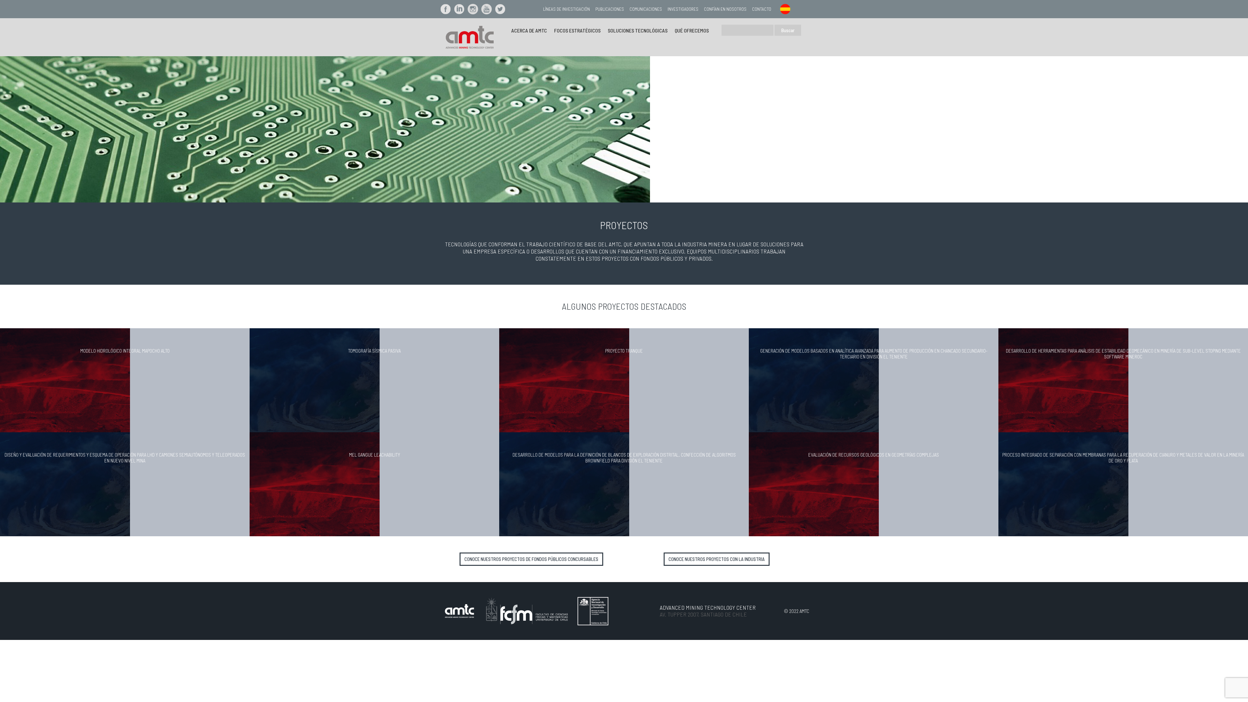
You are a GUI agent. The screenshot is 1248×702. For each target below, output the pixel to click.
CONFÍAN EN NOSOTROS (725, 9)
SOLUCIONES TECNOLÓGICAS (638, 30)
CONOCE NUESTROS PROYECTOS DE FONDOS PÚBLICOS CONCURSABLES (531, 559)
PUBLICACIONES (609, 9)
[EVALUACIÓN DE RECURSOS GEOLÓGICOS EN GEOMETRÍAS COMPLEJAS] (814, 484)
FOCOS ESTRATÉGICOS (577, 30)
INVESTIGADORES (683, 9)
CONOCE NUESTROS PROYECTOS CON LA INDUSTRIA (717, 559)
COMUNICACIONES (646, 9)
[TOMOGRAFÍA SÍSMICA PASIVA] (315, 380)
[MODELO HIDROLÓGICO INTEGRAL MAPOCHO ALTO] (65, 380)
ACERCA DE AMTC (529, 30)
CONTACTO (761, 9)
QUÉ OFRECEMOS (692, 30)
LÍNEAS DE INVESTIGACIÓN (566, 9)
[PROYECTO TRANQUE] (564, 380)
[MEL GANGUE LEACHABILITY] (315, 484)
